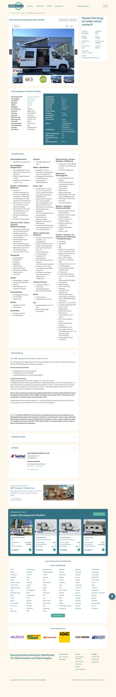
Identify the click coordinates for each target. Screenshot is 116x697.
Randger (78, 598)
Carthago (78, 572)
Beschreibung (17, 353)
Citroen (29, 575)
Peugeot (78, 595)
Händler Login (96, 657)
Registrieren (95, 659)
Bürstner (29, 572)
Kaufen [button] (29, 6)
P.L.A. (44, 595)
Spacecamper (96, 603)
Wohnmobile (31, 99)
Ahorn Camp (30, 569)
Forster (61, 580)
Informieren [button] (59, 6)
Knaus (28, 588)
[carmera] (82, 637)
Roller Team (46, 603)
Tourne (94, 606)
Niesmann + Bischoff (98, 593)
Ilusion (29, 585)
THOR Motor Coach (65, 606)
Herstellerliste (79, 661)
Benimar (78, 569)
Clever (45, 575)
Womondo (13, 611)
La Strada (78, 588)
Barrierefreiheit (91, 680)
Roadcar (78, 601)
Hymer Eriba (14, 585)
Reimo (12, 601)
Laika (12, 590)
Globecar (29, 582)
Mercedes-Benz (15, 593)
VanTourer (30, 608)
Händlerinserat (63, 20)
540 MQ (29, 105)
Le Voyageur (30, 590)
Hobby (77, 582)
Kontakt (77, 666)
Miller (28, 593)
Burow (12, 572)
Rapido (94, 598)
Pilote (12, 598)
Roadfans (95, 601)
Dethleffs (13, 577)
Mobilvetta (46, 593)
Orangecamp (31, 595)
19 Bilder (16, 26)
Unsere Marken (58, 615)
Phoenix (94, 595)
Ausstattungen (17, 154)
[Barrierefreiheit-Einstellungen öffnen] (112, 596)
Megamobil (95, 590)
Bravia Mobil (95, 569)
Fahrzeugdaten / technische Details (26, 91)
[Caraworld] (16, 6)
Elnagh (61, 577)
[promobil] (34, 637)
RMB (60, 598)
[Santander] (50, 637)
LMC (60, 588)
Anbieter (15, 448)
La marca (94, 588)
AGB (73, 680)
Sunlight (29, 606)
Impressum (101, 680)
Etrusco (77, 577)
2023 (28, 107)
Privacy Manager (80, 669)
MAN (44, 590)
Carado (61, 572)
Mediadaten (62, 659)
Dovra (28, 577)
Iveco (61, 585)
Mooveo (61, 593)
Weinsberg (30, 101)
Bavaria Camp (47, 569)
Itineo (45, 585)
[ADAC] (64, 637)
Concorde (62, 575)
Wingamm (95, 608)
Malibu (77, 590)
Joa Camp (78, 585)
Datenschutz (81, 680)
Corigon (77, 575)
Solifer (61, 603)
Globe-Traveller (15, 582)
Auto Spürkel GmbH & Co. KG (90, 58)
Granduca (62, 582)
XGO (28, 611)
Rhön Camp (46, 601)
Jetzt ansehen (16, 499)
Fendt (12, 580)
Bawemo (62, 569)
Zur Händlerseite (32, 469)
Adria (12, 569)
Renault (29, 601)
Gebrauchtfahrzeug (33, 97)
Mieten (49, 6)
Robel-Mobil (14, 603)
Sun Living (13, 606)
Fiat (28, 580)
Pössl (28, 598)
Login (105, 6)
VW (11, 608)
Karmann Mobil (15, 588)
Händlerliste (78, 664)
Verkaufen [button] (39, 6)
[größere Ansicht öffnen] (67, 26)
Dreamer (45, 577)
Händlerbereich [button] (83, 6)
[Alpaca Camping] (17, 637)
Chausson (13, 575)
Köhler (45, 588)
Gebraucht (73, 20)
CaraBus (29, 103)
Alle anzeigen (99, 514)
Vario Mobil (46, 608)
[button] (10, 52)
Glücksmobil (47, 582)
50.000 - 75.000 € (87, 53)
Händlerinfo (95, 662)
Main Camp (62, 590)
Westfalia (78, 608)
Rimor (61, 601)
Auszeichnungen (18, 437)
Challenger (95, 572)
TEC (44, 606)
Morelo (77, 593)
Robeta (29, 603)
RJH (44, 598)
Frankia (77, 580)
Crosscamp (95, 575)
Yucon (45, 611)
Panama (61, 595)
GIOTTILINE (95, 580)
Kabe (93, 585)
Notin (12, 595)
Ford (44, 580)
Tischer (77, 606)
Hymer (94, 582)
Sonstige (78, 603)
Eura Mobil (95, 577)
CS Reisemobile (48, 572)
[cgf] (99, 637)
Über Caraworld (63, 657)
